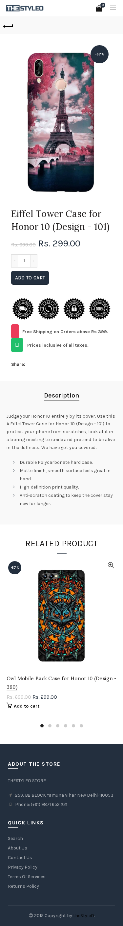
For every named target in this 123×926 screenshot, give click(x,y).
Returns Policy (23, 886)
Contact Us (20, 857)
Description (61, 395)
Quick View (111, 565)
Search (15, 838)
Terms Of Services (27, 876)
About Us (17, 848)
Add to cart (30, 278)
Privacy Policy (22, 867)
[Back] (8, 25)
